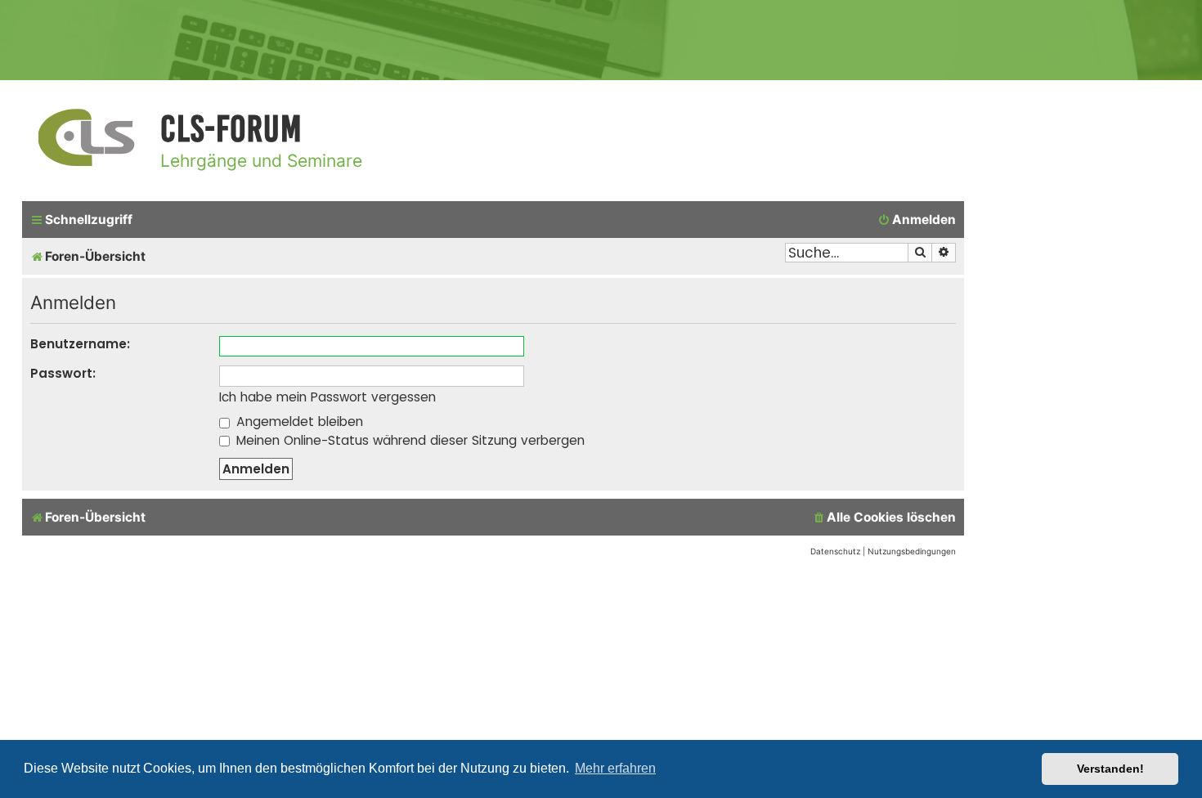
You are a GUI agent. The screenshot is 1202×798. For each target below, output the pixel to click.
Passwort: (63, 373)
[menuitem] (916, 220)
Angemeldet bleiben (297, 421)
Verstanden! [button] (1110, 768)
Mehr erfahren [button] (615, 768)
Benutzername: (80, 343)
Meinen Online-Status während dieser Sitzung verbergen (408, 440)
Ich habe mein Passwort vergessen (327, 397)
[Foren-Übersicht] (87, 138)
